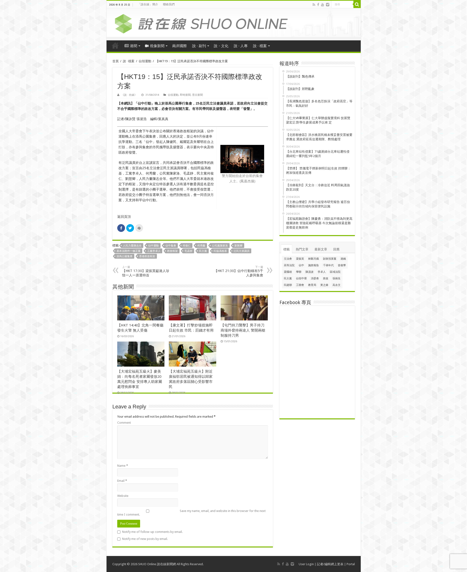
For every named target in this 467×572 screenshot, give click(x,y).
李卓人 (322, 271)
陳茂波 (309, 271)
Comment (124, 422)
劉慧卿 (238, 245)
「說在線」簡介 (148, 4)
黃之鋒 (324, 285)
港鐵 (343, 258)
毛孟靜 (188, 251)
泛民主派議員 (242, 251)
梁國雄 (288, 271)
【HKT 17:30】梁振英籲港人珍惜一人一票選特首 (145, 271)
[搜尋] (357, 4)
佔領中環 (301, 278)
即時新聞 (185, 95)
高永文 (336, 285)
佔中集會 (170, 245)
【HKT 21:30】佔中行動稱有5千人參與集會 (238, 271)
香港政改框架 (147, 256)
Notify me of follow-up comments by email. (152, 532)
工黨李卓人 (154, 251)
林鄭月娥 (313, 258)
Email (122, 481)
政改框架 (172, 251)
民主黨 (203, 251)
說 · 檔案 (260, 46)
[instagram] (327, 5)
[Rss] (314, 5)
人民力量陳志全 (132, 245)
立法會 (288, 258)
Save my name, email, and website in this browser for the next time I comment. (191, 512)
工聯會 (300, 285)
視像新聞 (157, 46)
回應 (336, 249)
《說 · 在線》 (129, 95)
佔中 (301, 265)
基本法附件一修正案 (129, 251)
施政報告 (313, 265)
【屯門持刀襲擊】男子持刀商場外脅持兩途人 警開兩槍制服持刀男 (243, 330)
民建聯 (288, 285)
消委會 (315, 278)
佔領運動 (145, 61)
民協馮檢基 (220, 251)
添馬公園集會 (125, 256)
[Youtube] (322, 5)
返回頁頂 (124, 217)
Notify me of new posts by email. (145, 539)
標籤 (286, 249)
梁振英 (300, 258)
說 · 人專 (241, 46)
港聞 (133, 46)
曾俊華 (342, 265)
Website (122, 496)
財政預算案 (329, 258)
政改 (325, 278)
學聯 (298, 271)
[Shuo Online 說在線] (233, 23)
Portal (351, 564)
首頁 (115, 45)
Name (122, 465)
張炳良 (336, 278)
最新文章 (320, 249)
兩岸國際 (179, 46)
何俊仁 (187, 245)
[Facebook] (318, 5)
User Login (306, 564)
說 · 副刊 (199, 46)
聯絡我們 (169, 4)
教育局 (312, 285)
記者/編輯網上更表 (330, 564)
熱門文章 (302, 249)
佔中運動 (153, 245)
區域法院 (335, 271)
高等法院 (289, 265)
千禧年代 (328, 265)
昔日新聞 (197, 95)
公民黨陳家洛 (220, 245)
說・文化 (221, 46)
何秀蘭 (201, 245)
